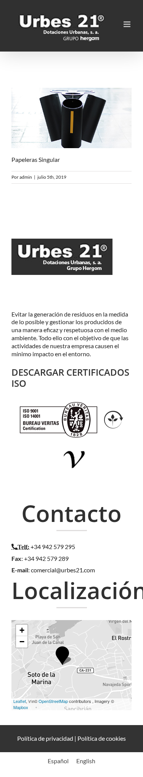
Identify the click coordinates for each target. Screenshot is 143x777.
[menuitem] (58, 760)
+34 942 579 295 (53, 546)
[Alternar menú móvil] (128, 24)
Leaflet (19, 701)
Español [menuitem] (58, 760)
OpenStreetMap (53, 701)
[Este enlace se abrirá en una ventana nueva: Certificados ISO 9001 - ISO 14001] (58, 405)
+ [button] (21, 630)
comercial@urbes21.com (63, 569)
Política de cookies (101, 738)
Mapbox (20, 707)
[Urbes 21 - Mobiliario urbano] (63, 246)
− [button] (21, 641)
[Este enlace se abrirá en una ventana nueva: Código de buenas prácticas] (74, 445)
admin (25, 177)
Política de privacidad (45, 738)
